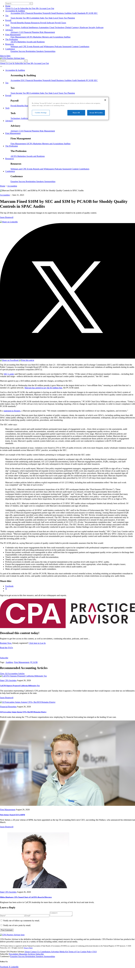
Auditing (68, 13)
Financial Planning (32, 32)
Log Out (50, 8)
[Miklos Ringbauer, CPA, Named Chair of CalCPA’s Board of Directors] (36, 887)
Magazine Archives (27, 954)
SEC (96, 13)
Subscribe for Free (28, 8)
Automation (44, 27)
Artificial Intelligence (30, 27)
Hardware (84, 27)
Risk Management (47, 32)
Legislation (35, 18)
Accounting (16, 13)
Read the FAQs (6, 647)
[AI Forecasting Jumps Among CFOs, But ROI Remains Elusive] (27, 702)
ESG (23, 13)
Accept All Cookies (96, 112)
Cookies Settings (41, 112)
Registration (31, 51)
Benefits (20, 23)
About (27, 952)
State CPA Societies (8, 680)
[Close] (105, 100)
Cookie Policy (86, 952)
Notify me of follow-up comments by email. (21, 920)
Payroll (8, 20)
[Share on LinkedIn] (9, 222)
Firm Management (13, 34)
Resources (9, 44)
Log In (17, 8)
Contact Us (35, 952)
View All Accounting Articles (12, 673)
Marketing (37, 37)
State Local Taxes (56, 18)
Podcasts (58, 46)
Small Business (57, 13)
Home (7, 6)
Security (92, 27)
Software (99, 27)
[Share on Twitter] (67, 358)
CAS (21, 32)
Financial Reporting (33, 13)
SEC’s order (9, 374)
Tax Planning (69, 18)
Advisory (9, 30)
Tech (7, 25)
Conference (10, 49)
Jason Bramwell (6, 217)
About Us (9, 8)
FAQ (95, 952)
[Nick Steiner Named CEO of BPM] (67, 805)
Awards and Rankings (35, 42)
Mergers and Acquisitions (53, 37)
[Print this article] (26, 360)
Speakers (40, 51)
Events (30, 46)
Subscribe (4, 658)
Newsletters (14, 954)
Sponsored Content (70, 46)
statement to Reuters (12, 411)
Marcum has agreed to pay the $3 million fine (43, 388)
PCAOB (90, 13)
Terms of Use (74, 952)
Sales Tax (44, 18)
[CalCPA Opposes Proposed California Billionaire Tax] (23, 676)
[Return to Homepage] (12, 935)
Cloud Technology (57, 27)
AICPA (29, 37)
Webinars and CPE (19, 46)
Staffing (67, 37)
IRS (28, 18)
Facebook (4, 967)
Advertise (55, 952)
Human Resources (32, 23)
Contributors (84, 46)
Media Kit (63, 952)
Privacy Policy (28, 948)
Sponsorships (49, 51)
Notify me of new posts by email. (17, 925)
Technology (16, 27)
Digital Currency (72, 27)
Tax (6, 15)
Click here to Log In (37, 643)
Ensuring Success (18, 51)
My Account (41, 8)
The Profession (11, 39)
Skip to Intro (5, 56)
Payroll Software (47, 23)
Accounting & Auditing (15, 11)
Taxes (13, 18)
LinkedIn (14, 967)
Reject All (76, 112)
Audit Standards (79, 13)
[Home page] (12, 58)
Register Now (6, 643)
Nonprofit (46, 13)
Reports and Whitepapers (44, 46)
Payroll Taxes (60, 23)
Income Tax (21, 18)
